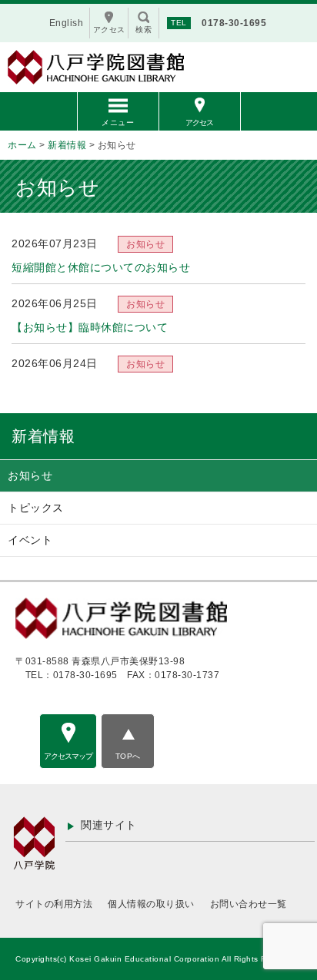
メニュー (118, 122)
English (66, 23)
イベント (30, 540)
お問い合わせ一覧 (248, 904)
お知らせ (30, 475)
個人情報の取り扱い (151, 904)
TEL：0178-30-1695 (71, 675)
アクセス (199, 122)
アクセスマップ (68, 756)
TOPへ (128, 756)
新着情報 (43, 436)
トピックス (36, 508)
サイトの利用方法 (53, 904)
